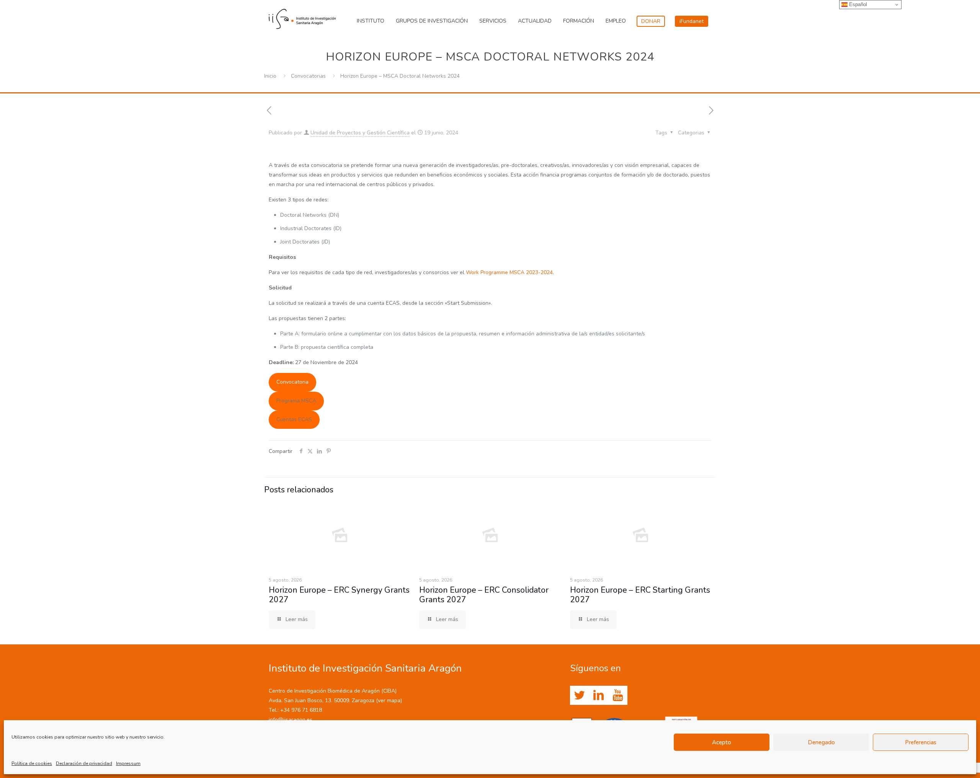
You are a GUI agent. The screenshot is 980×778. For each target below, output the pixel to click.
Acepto (721, 742)
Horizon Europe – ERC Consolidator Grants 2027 (484, 595)
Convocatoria (292, 382)
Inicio (270, 76)
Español (857, 4)
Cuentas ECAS (294, 419)
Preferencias (920, 742)
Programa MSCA (296, 400)
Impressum (128, 763)
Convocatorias (308, 76)
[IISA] (302, 17)
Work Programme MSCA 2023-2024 (509, 272)
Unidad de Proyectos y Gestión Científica (360, 132)
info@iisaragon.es (290, 719)
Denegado (821, 742)
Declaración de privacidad (84, 763)
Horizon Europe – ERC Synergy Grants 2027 (339, 595)
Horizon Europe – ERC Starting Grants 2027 (640, 595)
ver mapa (389, 700)
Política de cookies (31, 763)
